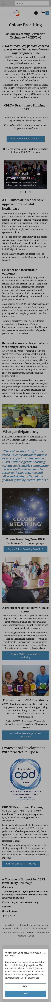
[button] (45, 955)
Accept (25, 993)
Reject (25, 986)
